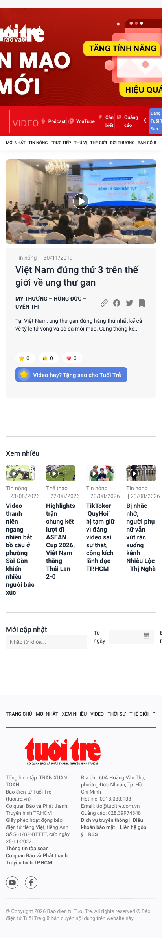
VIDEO (25, 123)
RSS (93, 835)
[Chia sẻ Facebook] (117, 303)
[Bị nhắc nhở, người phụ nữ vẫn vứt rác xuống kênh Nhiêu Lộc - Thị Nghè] (141, 473)
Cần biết (109, 121)
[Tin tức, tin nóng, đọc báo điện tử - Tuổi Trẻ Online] (8, 121)
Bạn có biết (150, 142)
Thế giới (98, 142)
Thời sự (117, 714)
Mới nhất (16, 142)
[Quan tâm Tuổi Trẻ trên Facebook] (31, 882)
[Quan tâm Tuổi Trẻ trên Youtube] (12, 882)
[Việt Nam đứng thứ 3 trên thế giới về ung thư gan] (81, 201)
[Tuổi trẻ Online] (63, 751)
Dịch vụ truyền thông (104, 820)
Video (97, 714)
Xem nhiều (22, 454)
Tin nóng (38, 142)
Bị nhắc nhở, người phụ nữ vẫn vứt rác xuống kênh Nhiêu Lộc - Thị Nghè (141, 537)
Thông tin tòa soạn (27, 849)
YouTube (85, 121)
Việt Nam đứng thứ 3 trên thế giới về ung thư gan (76, 276)
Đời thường (122, 142)
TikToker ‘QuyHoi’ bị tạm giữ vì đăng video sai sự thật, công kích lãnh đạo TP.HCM (100, 537)
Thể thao (57, 488)
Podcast (57, 121)
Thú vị (80, 142)
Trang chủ (19, 714)
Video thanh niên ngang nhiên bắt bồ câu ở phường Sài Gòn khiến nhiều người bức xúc (20, 549)
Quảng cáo (131, 121)
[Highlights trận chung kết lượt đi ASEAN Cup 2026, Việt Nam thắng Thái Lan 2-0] (60, 473)
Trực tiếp (61, 142)
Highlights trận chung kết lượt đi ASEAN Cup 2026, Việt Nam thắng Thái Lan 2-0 (60, 541)
